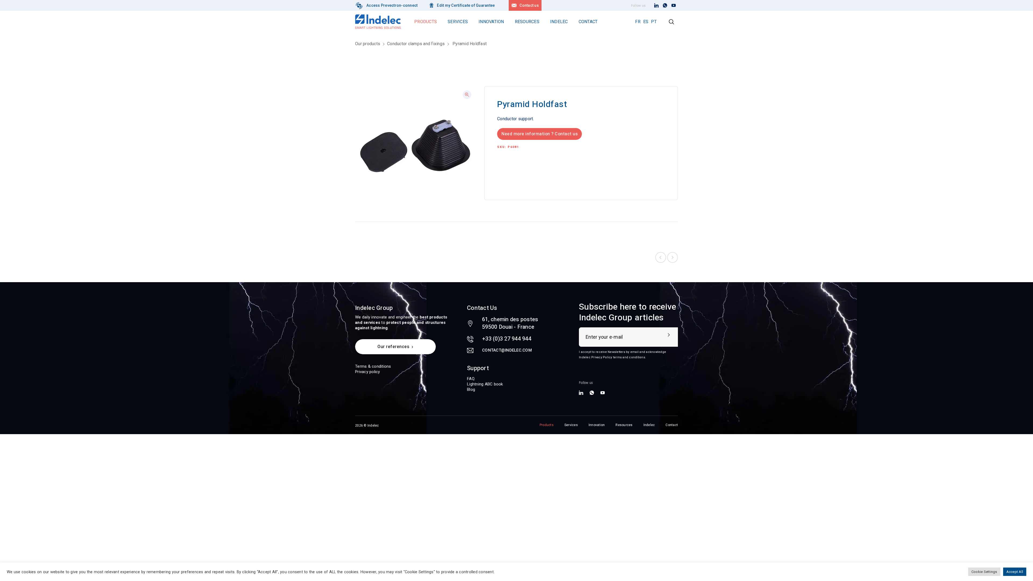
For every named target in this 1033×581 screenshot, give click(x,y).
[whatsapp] (665, 5)
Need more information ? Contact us (539, 134)
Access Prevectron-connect (392, 5)
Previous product (660, 257)
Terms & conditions (373, 366)
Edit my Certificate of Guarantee (466, 5)
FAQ (471, 378)
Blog (471, 389)
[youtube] (673, 5)
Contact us (529, 5)
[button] (467, 94)
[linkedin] (656, 5)
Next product (672, 257)
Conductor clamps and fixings (416, 43)
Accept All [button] (1014, 572)
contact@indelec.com (507, 350)
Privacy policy (367, 371)
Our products (367, 43)
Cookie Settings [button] (984, 572)
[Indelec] (359, 5)
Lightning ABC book (485, 384)
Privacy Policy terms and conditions (618, 357)
